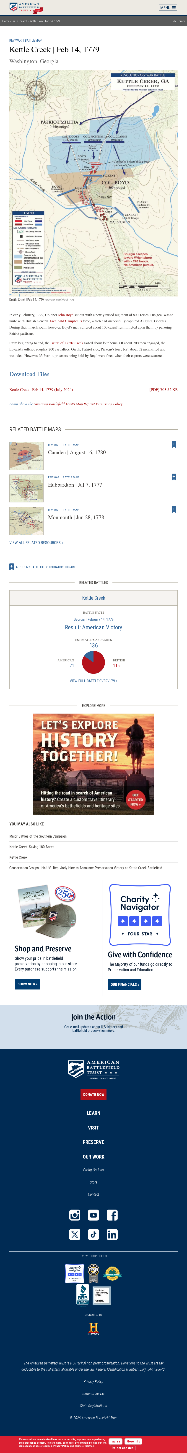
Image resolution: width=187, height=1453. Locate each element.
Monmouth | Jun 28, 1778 (76, 517)
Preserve (93, 1142)
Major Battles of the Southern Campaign (38, 836)
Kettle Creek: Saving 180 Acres (31, 847)
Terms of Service (93, 1393)
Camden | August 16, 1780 (77, 452)
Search (24, 21)
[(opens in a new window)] (74, 1215)
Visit (93, 1128)
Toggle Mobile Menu (168, 7)
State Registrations (93, 1406)
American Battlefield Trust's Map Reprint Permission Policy (78, 403)
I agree (115, 1441)
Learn (14, 21)
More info (133, 1441)
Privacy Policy (93, 1381)
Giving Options (93, 1170)
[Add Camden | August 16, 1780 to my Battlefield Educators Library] (174, 444)
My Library (178, 21)
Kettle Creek (93, 598)
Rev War (15, 41)
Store (99, 1182)
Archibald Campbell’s (65, 320)
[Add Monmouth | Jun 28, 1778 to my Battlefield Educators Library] (174, 509)
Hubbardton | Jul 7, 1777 (75, 484)
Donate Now (93, 1094)
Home (28, 7)
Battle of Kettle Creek (66, 342)
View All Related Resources (35, 542)
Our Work (93, 1157)
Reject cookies (122, 1448)
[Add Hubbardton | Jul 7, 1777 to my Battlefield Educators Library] (174, 477)
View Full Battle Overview (92, 681)
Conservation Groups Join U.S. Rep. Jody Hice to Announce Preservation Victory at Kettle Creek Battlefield (85, 868)
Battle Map (33, 41)
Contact (93, 1194)
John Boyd (65, 314)
